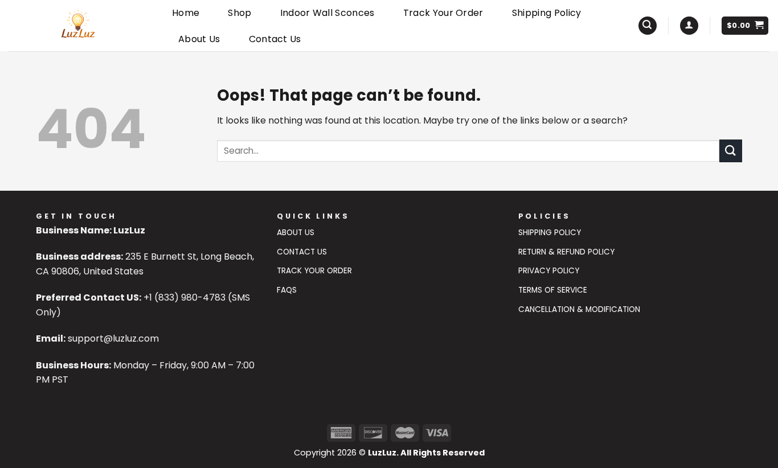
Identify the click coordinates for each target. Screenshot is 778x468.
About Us (199, 39)
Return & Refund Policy (566, 252)
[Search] (647, 26)
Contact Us (275, 39)
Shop (239, 12)
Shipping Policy (547, 12)
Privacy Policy (548, 270)
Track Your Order (443, 12)
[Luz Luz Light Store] (78, 25)
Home (185, 12)
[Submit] (730, 150)
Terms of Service (552, 290)
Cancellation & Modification (579, 309)
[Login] (689, 26)
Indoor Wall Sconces (327, 12)
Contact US (302, 252)
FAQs (287, 290)
